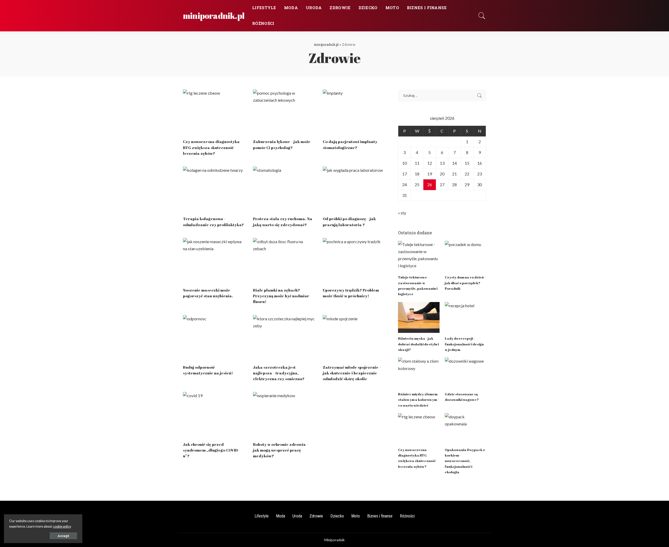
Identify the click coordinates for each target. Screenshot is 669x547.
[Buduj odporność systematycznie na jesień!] (214, 338)
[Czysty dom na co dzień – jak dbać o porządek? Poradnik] (465, 256)
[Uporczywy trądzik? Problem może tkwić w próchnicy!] (354, 261)
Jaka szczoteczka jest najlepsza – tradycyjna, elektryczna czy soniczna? (278, 372)
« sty (402, 212)
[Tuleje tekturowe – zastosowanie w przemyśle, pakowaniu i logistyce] (418, 256)
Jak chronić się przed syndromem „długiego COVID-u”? (211, 450)
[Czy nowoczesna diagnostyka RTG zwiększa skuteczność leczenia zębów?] (214, 112)
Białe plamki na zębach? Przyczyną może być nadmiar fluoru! (281, 295)
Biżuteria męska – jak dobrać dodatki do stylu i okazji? (418, 344)
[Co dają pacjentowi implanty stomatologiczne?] (354, 112)
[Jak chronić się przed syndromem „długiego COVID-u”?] (214, 415)
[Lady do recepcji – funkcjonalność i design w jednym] (465, 317)
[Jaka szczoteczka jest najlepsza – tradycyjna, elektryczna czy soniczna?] (284, 338)
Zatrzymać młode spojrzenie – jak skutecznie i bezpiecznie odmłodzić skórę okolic (352, 372)
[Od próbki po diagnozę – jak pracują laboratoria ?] (354, 190)
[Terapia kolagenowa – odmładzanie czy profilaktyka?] (214, 190)
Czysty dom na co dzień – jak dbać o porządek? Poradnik (465, 283)
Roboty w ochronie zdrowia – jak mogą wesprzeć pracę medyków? (280, 450)
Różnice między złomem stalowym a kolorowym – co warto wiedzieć (418, 400)
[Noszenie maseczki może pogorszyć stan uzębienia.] (214, 261)
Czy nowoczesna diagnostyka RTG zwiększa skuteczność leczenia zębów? (211, 147)
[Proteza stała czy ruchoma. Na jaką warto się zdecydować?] (284, 190)
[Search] (482, 15)
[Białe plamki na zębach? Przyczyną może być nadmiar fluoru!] (284, 261)
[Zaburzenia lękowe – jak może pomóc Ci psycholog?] (284, 112)
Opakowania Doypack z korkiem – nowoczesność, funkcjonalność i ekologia (465, 460)
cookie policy (62, 526)
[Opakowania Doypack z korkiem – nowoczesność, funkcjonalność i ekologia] (465, 428)
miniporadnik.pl (213, 15)
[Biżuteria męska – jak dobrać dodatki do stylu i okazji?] (418, 317)
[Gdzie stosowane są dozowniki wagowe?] (465, 373)
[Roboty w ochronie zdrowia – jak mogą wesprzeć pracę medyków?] (284, 415)
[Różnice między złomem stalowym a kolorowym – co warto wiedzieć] (418, 373)
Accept (63, 536)
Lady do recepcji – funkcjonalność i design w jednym (464, 344)
